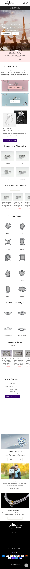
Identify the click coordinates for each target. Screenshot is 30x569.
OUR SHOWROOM (14, 543)
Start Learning (15, 459)
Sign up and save (14, 548)
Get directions (12, 396)
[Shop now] (15, 100)
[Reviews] (15, 471)
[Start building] (15, 86)
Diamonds (14, 35)
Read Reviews (15, 488)
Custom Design (10, 140)
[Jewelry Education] (15, 500)
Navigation (15, 532)
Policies (15, 538)
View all (15, 189)
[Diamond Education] (15, 441)
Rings (5, 35)
